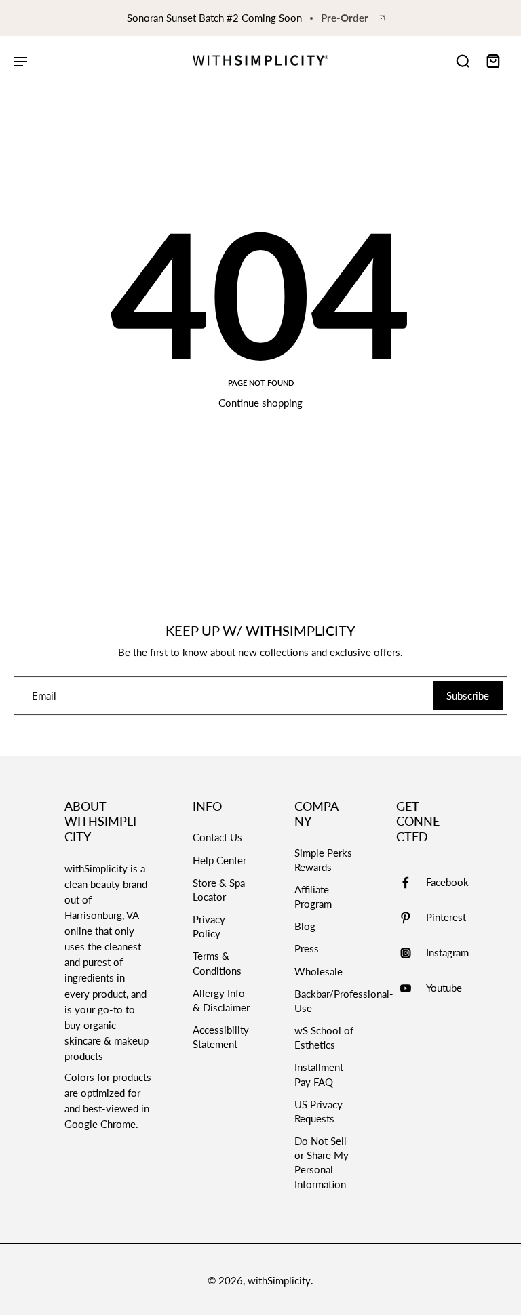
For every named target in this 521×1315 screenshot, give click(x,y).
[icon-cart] (492, 60)
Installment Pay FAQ (318, 1074)
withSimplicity (279, 1280)
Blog (304, 926)
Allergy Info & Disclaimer (221, 1000)
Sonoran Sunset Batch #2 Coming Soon (214, 18)
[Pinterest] (411, 918)
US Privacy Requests (318, 1111)
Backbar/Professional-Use (324, 1001)
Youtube (444, 988)
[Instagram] (411, 953)
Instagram (447, 952)
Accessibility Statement (221, 1037)
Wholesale (318, 971)
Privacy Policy (209, 926)
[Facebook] (411, 882)
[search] (463, 60)
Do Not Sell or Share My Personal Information (321, 1162)
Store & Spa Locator (219, 889)
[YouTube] (411, 988)
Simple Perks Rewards (323, 860)
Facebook (447, 882)
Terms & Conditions (217, 963)
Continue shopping (260, 403)
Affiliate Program (313, 896)
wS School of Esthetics (323, 1037)
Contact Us (217, 837)
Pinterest (446, 917)
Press (306, 948)
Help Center (219, 860)
